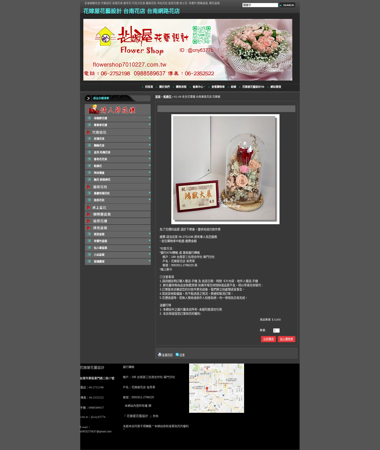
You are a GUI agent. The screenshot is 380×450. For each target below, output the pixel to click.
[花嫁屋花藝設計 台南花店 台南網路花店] (188, 80)
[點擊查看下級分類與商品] (118, 109)
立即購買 (268, 339)
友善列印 (167, 354)
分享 (182, 354)
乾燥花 (167, 96)
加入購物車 (286, 339)
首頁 (158, 96)
